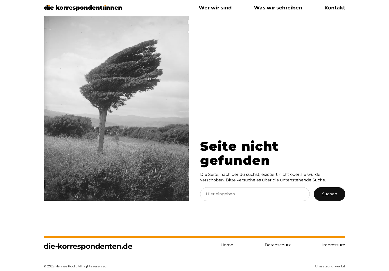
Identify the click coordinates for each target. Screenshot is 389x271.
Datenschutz (278, 244)
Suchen (329, 194)
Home (227, 244)
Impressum (333, 244)
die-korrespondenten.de (88, 246)
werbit (340, 266)
